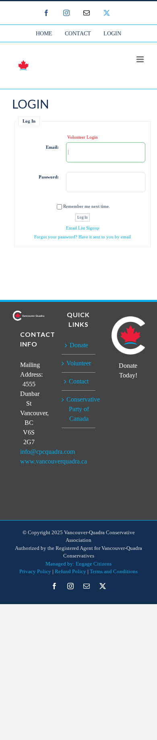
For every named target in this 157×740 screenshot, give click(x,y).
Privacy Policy (35, 571)
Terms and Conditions (114, 571)
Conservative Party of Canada (78, 409)
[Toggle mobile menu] (140, 59)
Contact (79, 381)
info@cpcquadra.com (47, 451)
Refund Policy (70, 571)
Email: (52, 147)
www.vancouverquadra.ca (53, 461)
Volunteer (78, 363)
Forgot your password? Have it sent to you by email (82, 236)
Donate (79, 345)
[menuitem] (44, 33)
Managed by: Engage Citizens (78, 564)
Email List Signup (82, 227)
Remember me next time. (86, 206)
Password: (49, 176)
